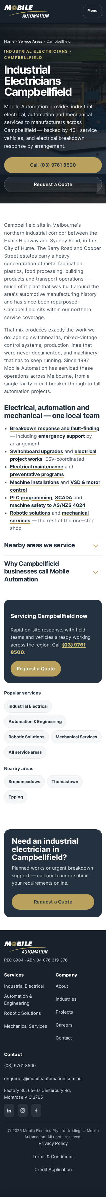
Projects (64, 1012)
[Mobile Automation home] (26, 11)
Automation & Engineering (35, 721)
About (62, 986)
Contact (64, 1038)
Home (9, 41)
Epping (16, 796)
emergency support (61, 436)
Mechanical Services (76, 736)
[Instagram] (23, 1110)
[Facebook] (36, 1110)
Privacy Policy (53, 1143)
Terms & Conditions (53, 1156)
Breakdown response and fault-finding (54, 428)
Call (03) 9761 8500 (53, 165)
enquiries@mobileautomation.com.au (43, 1078)
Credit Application (53, 1169)
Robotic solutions (30, 513)
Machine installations (34, 482)
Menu (92, 10)
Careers (64, 1025)
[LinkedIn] (9, 1110)
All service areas (25, 752)
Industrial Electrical (28, 706)
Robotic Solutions (26, 736)
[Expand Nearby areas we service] (95, 545)
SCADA (63, 497)
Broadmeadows (24, 781)
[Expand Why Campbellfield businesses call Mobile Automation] (95, 571)
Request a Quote (53, 184)
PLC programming (31, 497)
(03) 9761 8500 (20, 1065)
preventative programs (37, 474)
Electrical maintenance (36, 467)
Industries (66, 999)
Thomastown (65, 781)
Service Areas (30, 41)
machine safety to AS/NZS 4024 (47, 505)
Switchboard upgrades (36, 451)
